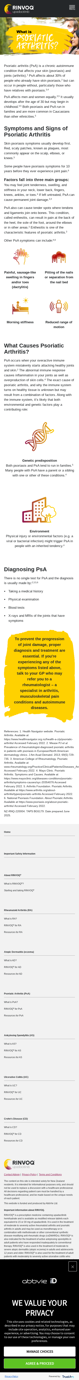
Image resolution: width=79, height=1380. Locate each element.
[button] (73, 1266)
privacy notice (35, 1325)
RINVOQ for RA (12, 925)
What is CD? (10, 1127)
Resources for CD (13, 1140)
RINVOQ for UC (12, 1092)
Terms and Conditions (50, 1174)
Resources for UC (13, 1099)
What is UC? (10, 1085)
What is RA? (10, 918)
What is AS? (10, 1043)
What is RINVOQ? (14, 883)
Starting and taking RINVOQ (19, 890)
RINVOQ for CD (12, 1134)
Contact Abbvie (12, 1174)
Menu (72, 9)
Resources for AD (13, 974)
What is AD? (10, 960)
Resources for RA (13, 932)
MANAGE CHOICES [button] (39, 1351)
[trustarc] (68, 1376)
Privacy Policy (29, 1174)
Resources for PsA (13, 1015)
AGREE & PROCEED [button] (40, 1363)
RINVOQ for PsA (13, 1009)
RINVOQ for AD (12, 967)
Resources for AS (13, 1057)
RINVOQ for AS (12, 1050)
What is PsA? (11, 1002)
